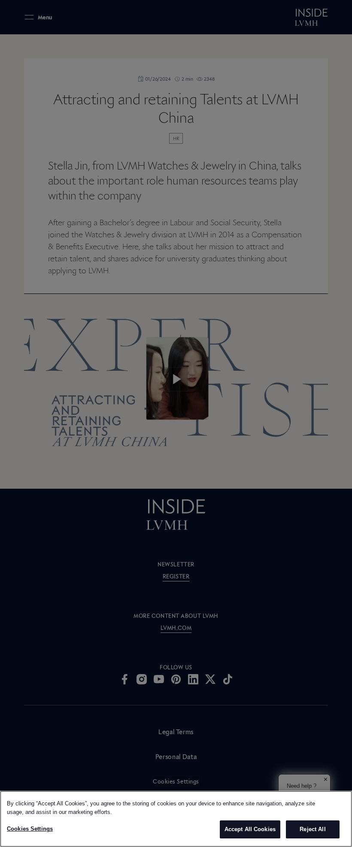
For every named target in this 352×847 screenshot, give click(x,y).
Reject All (312, 829)
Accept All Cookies (250, 829)
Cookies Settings (30, 829)
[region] (176, 819)
